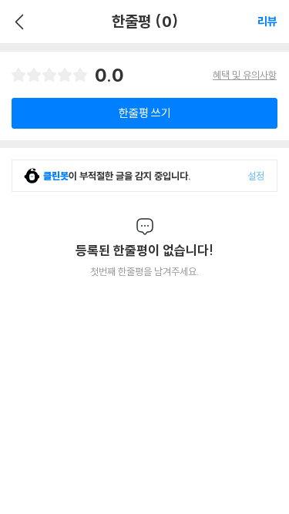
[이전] (17, 21)
